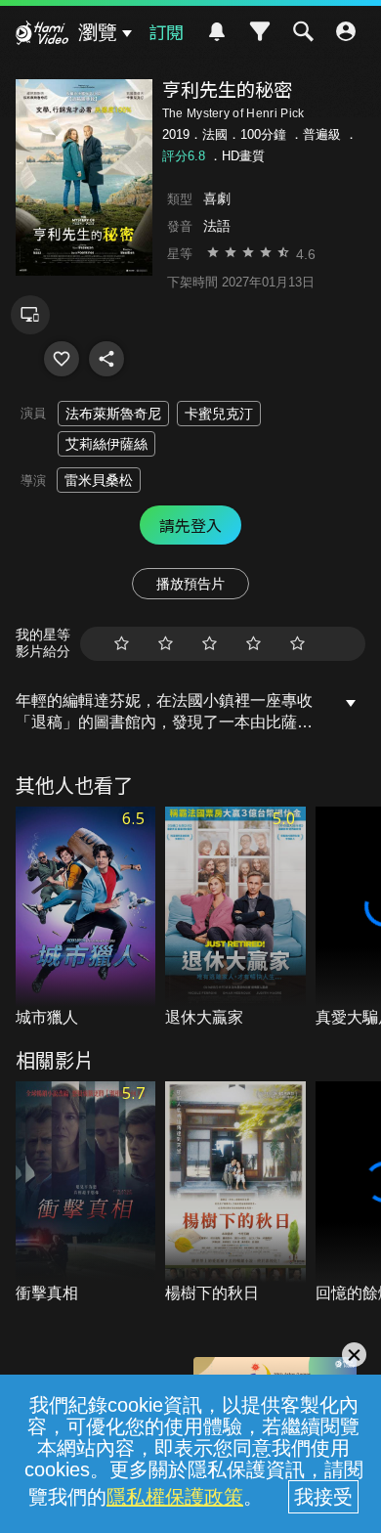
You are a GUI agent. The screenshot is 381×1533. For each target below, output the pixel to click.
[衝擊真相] (86, 1192)
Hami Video (42, 35)
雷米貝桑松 (98, 480)
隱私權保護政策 (174, 1497)
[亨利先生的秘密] (61, 358)
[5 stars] (297, 644)
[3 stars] (210, 644)
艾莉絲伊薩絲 (106, 444)
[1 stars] (122, 644)
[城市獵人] (86, 918)
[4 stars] (253, 644)
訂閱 (166, 31)
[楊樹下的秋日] (235, 1192)
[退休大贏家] (235, 918)
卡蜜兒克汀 (219, 413)
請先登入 (190, 525)
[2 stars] (166, 644)
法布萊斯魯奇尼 (113, 413)
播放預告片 (190, 583)
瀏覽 (97, 32)
